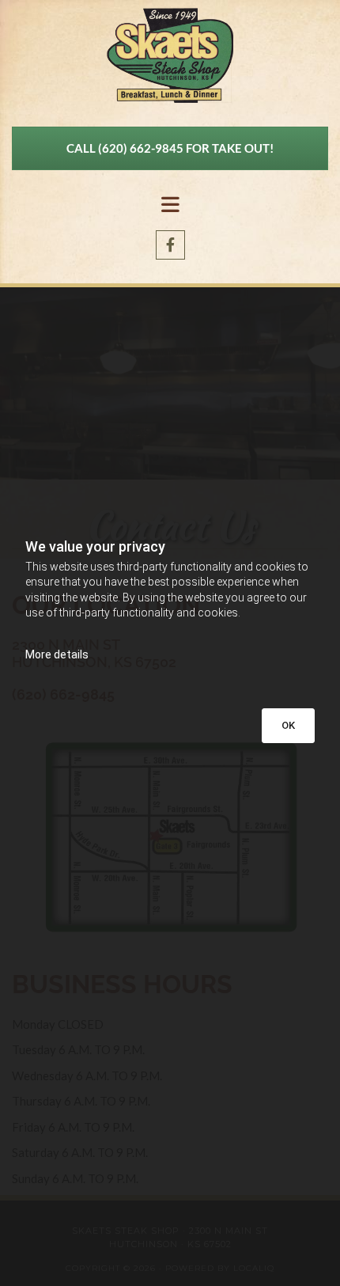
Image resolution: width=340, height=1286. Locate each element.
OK (288, 725)
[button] (170, 148)
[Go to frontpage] (170, 55)
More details (57, 654)
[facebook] (170, 245)
